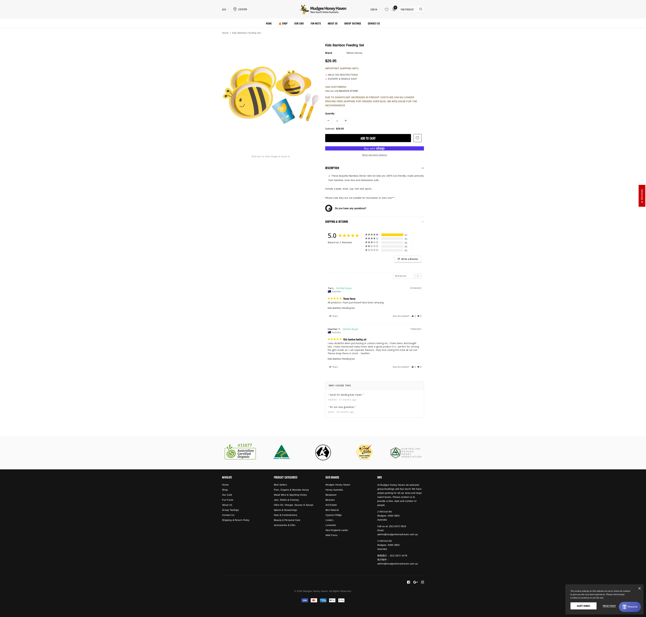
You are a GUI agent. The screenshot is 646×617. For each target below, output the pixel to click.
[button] (414, 316)
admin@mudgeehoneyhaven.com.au (397, 534)
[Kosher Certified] (323, 452)
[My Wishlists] (386, 9)
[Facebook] (408, 582)
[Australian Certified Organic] (240, 452)
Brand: (329, 53)
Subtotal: (330, 128)
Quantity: (330, 113)
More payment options (374, 155)
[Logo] (323, 8)
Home (225, 32)
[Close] (639, 589)
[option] (270, 93)
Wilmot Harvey (354, 53)
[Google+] (415, 582)
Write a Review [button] (409, 258)
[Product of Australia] (281, 452)
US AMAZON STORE (346, 91)
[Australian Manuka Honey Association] (406, 453)
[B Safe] (364, 452)
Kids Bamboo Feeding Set (341, 307)
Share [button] (335, 316)
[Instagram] (422, 582)
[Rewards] (630, 607)
